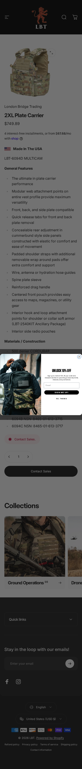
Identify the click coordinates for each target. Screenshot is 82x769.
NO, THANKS (61, 399)
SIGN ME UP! (61, 392)
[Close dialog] (79, 357)
